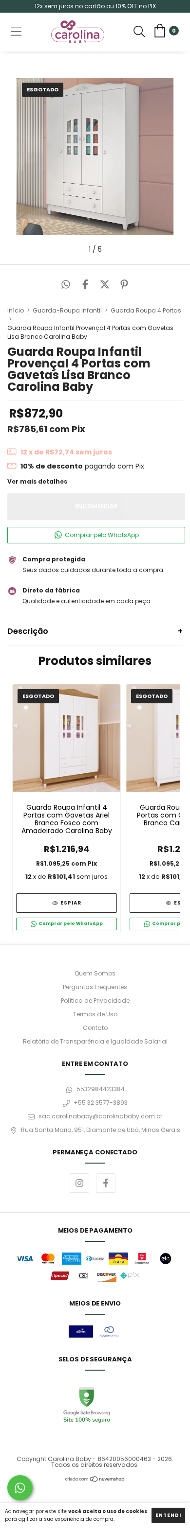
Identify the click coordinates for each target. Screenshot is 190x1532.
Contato (95, 1028)
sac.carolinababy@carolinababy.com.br (100, 1116)
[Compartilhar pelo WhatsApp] (65, 285)
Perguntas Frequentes (95, 987)
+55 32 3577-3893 (101, 1102)
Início (15, 310)
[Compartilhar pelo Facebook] (85, 285)
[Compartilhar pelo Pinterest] (124, 285)
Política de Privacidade (95, 1000)
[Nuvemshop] (95, 1480)
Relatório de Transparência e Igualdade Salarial (95, 1041)
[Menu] (16, 32)
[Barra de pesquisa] (139, 32)
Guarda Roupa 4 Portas (146, 310)
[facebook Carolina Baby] (105, 1183)
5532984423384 (100, 1089)
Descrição (27, 631)
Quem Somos (95, 973)
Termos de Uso (95, 1014)
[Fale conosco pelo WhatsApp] (20, 1487)
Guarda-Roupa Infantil (67, 310)
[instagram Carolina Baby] (79, 1183)
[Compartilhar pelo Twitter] (104, 285)
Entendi (168, 1515)
